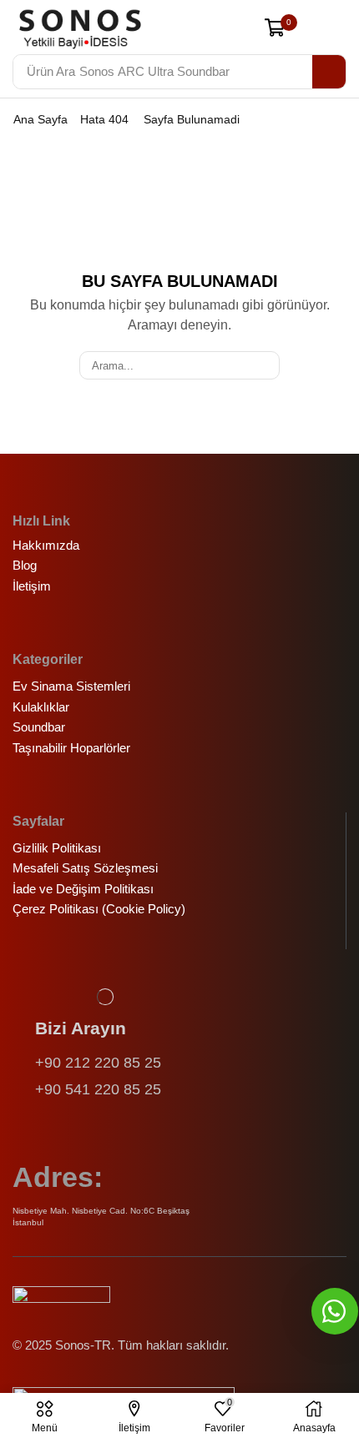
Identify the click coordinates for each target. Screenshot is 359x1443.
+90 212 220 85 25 (98, 1062)
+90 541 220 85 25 (98, 1089)
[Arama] (329, 71)
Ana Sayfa (40, 119)
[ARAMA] (265, 365)
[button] (235, 29)
